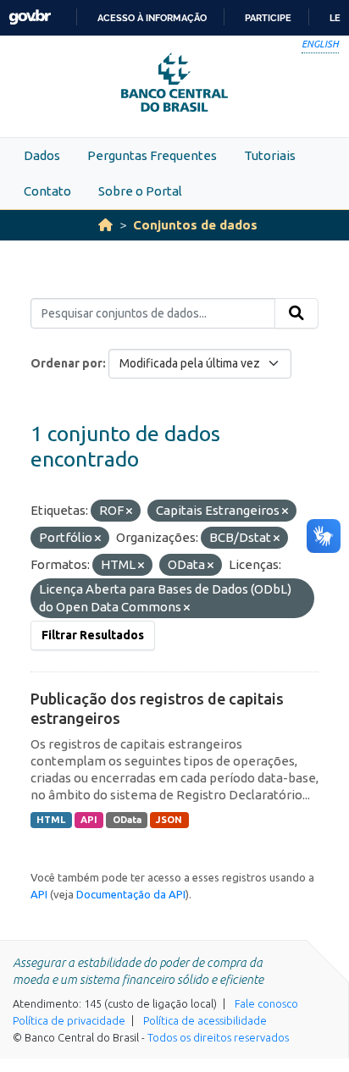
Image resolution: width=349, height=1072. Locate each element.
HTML (50, 820)
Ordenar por (66, 363)
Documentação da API (131, 894)
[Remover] (129, 511)
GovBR (29, 17)
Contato (47, 191)
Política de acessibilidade (205, 1020)
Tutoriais (270, 155)
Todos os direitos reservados (218, 1037)
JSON (169, 820)
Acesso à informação (152, 18)
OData (127, 820)
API (88, 820)
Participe (268, 18)
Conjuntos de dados (195, 225)
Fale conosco (266, 1003)
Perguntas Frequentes (152, 155)
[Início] (105, 225)
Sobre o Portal (140, 191)
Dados (42, 155)
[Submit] (296, 313)
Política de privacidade (69, 1020)
